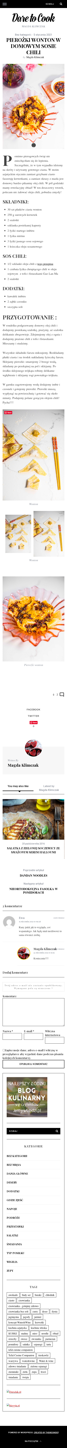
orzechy (12, 1339)
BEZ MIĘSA (14, 1164)
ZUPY (10, 1270)
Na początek (32, 1441)
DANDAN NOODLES (33, 873)
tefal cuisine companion (20, 1349)
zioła (25, 1371)
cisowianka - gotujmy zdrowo (23, 1306)
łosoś (43, 1371)
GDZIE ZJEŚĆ (15, 1200)
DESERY (12, 1182)
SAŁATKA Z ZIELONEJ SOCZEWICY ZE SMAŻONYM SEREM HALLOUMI (33, 850)
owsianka (36, 1339)
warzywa (13, 1360)
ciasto (11, 1300)
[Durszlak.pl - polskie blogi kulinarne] (14, 1391)
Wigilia (12, 1262)
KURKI (12, 1333)
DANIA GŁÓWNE (17, 1173)
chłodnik (50, 1295)
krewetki (39, 1322)
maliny (24, 1333)
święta (25, 1377)
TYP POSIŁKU (15, 1253)
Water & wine (46, 1360)
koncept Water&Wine (19, 1322)
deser (44, 1311)
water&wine (28, 1360)
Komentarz (9, 996)
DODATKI (13, 1191)
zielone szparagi (38, 1366)
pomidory (13, 1344)
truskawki (43, 1355)
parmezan (50, 1339)
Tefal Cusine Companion (21, 1355)
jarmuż (37, 1317)
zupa (34, 1371)
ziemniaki (13, 1371)
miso (34, 1333)
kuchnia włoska (39, 1327)
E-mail (29, 1031)
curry (35, 1311)
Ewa (22, 918)
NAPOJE (12, 1209)
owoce (24, 1339)
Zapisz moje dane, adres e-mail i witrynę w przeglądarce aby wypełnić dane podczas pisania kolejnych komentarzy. (33, 1054)
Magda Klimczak (35, 57)
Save (35, 722)
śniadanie (13, 1377)
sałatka (26, 1344)
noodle (44, 1333)
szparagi (38, 1344)
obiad (55, 1333)
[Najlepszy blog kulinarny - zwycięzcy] (27, 1116)
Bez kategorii (17, 1156)
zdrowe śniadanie (17, 1366)
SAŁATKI (12, 1235)
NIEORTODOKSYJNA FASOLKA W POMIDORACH (33, 888)
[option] (33, 826)
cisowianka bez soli (18, 1311)
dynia (54, 1311)
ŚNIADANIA (14, 1244)
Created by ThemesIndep (46, 1432)
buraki (38, 1295)
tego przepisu (45, 264)
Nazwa (8, 1031)
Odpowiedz (58, 918)
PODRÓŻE (13, 1217)
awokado (13, 1295)
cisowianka (24, 1300)
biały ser (26, 1295)
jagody (26, 1317)
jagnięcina (13, 1317)
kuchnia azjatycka (17, 1327)
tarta (49, 1344)
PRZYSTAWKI (15, 1226)
